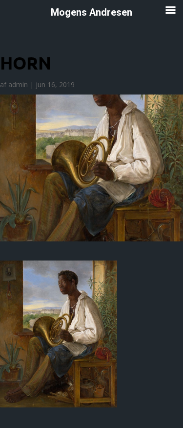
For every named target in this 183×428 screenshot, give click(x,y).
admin (18, 84)
